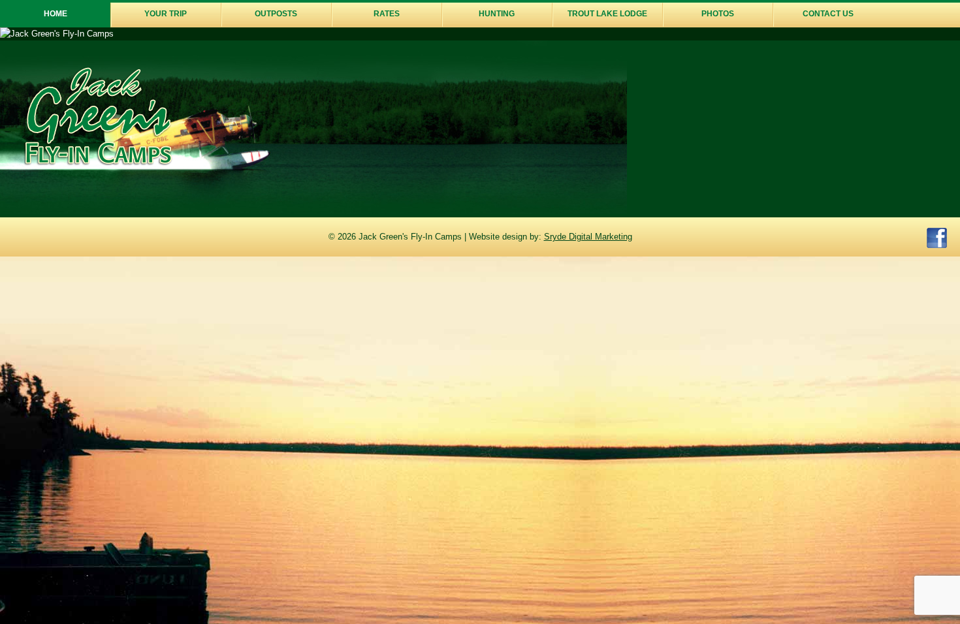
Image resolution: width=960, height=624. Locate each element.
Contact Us (828, 13)
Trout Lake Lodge (607, 13)
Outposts (276, 13)
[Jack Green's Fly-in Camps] (98, 163)
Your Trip (165, 13)
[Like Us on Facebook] (937, 240)
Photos (717, 13)
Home (55, 13)
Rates (387, 13)
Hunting (497, 13)
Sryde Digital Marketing (588, 237)
